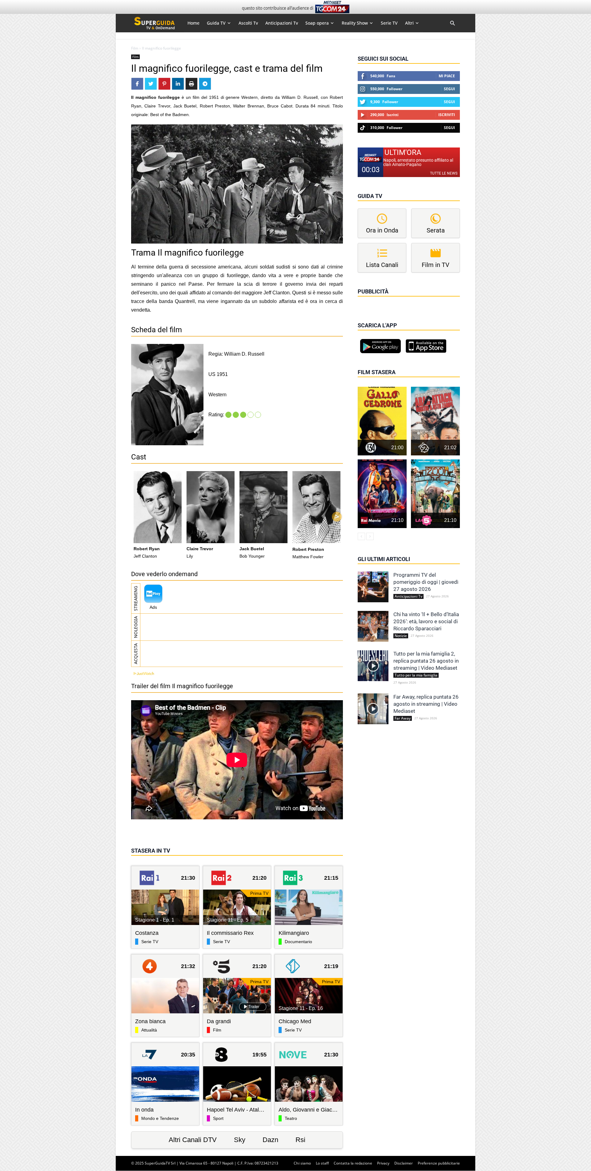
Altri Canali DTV (193, 1140)
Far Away (403, 718)
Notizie (401, 635)
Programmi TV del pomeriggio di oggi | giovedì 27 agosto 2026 (425, 582)
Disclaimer (403, 1163)
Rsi (300, 1140)
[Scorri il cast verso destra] (337, 517)
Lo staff (322, 1163)
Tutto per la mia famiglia (416, 675)
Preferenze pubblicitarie (439, 1163)
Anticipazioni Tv (408, 596)
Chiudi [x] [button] (366, 300)
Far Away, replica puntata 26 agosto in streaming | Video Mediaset (426, 704)
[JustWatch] (142, 673)
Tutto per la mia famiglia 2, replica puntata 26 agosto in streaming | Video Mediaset (426, 661)
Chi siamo (302, 1163)
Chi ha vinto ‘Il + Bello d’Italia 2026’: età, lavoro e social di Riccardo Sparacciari (426, 621)
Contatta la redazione (353, 1163)
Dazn (270, 1140)
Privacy (383, 1163)
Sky (239, 1140)
